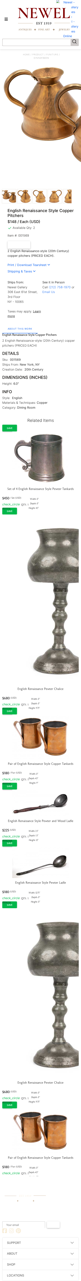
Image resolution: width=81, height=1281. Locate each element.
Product (38, 54)
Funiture (52, 54)
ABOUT (12, 1253)
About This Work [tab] (20, 328)
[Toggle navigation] (6, 19)
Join (53, 1224)
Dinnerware (41, 58)
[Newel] (25, 1190)
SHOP (11, 1264)
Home (26, 54)
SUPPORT (14, 1243)
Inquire (21, 244)
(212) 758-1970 (60, 287)
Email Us (48, 292)
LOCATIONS (15, 1275)
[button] (29, 265)
